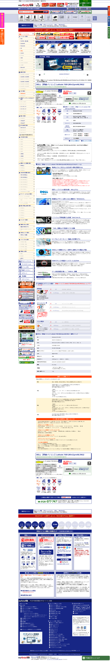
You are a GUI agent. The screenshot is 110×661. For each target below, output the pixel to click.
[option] (63, 64)
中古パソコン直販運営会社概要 (57, 608)
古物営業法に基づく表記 (55, 613)
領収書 (89, 8)
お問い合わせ (53, 610)
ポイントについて (54, 627)
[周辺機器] (26, 276)
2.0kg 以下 (23, 123)
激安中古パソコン (34, 650)
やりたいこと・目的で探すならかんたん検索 (70, 12)
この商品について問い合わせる (78, 103)
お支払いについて (54, 629)
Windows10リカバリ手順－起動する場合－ (59, 639)
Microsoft (23, 67)
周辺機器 (24, 621)
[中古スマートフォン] (26, 279)
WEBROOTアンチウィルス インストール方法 (60, 644)
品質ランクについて (55, 624)
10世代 (22, 153)
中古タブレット (25, 620)
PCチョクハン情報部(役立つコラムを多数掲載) (31, 629)
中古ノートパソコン (48, 24)
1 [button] (60, 71)
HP (21, 48)
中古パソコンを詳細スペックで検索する (30, 608)
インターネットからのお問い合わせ (54, 659)
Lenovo (22, 53)
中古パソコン (27, 25)
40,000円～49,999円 (25, 81)
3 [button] (64, 71)
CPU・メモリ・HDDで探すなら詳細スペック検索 (56, 12)
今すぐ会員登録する (46, 547)
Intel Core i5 (23, 127)
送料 (77, 8)
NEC (22, 38)
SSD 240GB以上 (24, 177)
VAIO (22, 57)
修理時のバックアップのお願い (57, 634)
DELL (55, 24)
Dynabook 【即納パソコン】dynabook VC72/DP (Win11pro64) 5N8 (26, 308)
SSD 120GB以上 (24, 174)
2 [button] (62, 71)
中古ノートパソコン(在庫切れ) (28, 624)
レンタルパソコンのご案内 (56, 647)
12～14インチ (23, 106)
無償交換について (54, 630)
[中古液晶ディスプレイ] (26, 270)
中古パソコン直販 (38, 24)
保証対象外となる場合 (29, 590)
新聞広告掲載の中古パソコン (28, 623)
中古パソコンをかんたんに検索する (29, 606)
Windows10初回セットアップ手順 (57, 637)
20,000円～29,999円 (25, 76)
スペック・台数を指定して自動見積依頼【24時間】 (85, 12)
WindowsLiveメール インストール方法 (58, 645)
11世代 (22, 156)
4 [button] (67, 71)
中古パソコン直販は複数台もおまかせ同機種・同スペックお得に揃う (53, 5)
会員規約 (76, 613)
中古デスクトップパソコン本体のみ (31, 613)
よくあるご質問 (54, 618)
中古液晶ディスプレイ (26, 618)
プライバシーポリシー (78, 611)
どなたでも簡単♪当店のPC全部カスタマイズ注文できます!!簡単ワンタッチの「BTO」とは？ (26, 295)
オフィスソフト (41, 303)
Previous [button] (40, 64)
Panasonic (23, 45)
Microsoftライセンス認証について (57, 635)
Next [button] (87, 64)
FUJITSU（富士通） (25, 41)
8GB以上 (22, 165)
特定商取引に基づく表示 (55, 611)
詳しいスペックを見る (87, 140)
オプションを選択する (74, 140)
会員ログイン (71, 8)
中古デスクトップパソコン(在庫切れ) (29, 626)
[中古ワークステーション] (26, 264)
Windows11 (62, 24)
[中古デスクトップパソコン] (26, 261)
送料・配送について (55, 626)
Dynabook (23, 43)
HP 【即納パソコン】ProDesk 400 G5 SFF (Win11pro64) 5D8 (26, 318)
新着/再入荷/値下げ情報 (38, 5)
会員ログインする (109, 11)
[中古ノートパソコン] (26, 33)
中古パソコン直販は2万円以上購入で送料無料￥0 (61, 5)
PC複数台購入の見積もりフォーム (26, 284)
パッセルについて (54, 615)
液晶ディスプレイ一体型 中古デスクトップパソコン (34, 616)
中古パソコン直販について (56, 605)
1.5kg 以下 (23, 120)
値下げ (22, 258)
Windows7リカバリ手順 (55, 642)
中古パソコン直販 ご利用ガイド (57, 622)
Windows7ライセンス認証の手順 (57, 640)
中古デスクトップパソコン (27, 611)
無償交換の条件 (27, 595)
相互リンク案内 (54, 616)
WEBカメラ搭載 (24, 234)
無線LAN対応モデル (25, 226)
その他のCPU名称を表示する (27, 134)
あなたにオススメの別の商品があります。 (84, 99)
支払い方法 (83, 8)
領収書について (54, 632)
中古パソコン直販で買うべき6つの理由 (58, 606)
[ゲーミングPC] (26, 267)
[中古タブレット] (26, 273)
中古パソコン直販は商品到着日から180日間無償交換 (45, 5)
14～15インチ (23, 108)
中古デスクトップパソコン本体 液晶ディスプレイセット (35, 615)
